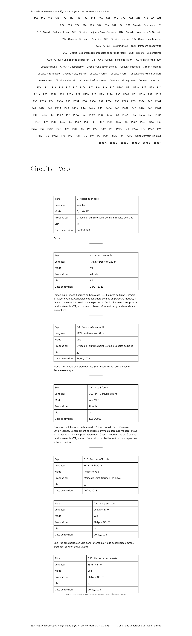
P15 (68, 87)
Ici (78, 223)
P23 (151, 87)
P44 (83, 108)
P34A (60, 101)
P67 (58, 128)
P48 (150, 108)
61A (138, 18)
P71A (119, 128)
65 (152, 18)
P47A (142, 108)
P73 (143, 128)
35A (116, 18)
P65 (159, 122)
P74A (39, 135)
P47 (134, 108)
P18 (98, 87)
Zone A (102, 142)
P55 (134, 115)
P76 (63, 135)
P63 (126, 122)
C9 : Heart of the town (148, 59)
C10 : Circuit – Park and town (53, 32)
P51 (68, 115)
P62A (118, 122)
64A (146, 18)
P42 (50, 108)
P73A (151, 128)
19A (86, 18)
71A (85, 25)
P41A (42, 108)
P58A (62, 122)
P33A (43, 101)
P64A (151, 122)
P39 (133, 101)
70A (77, 25)
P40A (158, 101)
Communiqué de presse (93, 80)
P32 (150, 94)
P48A (158, 108)
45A (123, 18)
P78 (77, 135)
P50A (60, 115)
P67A (66, 128)
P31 (134, 94)
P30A (126, 94)
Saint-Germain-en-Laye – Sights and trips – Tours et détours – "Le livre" (70, 11)
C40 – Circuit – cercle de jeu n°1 (115, 59)
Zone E (146, 142)
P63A (134, 122)
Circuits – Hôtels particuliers (145, 73)
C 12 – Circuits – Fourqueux (140, 25)
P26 (62, 94)
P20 (112, 87)
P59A (78, 122)
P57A (45, 122)
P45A (109, 108)
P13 (54, 87)
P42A (58, 108)
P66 (42, 128)
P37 (101, 101)
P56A (158, 115)
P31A (142, 94)
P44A (92, 108)
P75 (47, 135)
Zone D (136, 142)
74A (99, 25)
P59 (70, 122)
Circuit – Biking (49, 66)
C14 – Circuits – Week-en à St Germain (140, 32)
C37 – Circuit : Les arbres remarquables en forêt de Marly (94, 52)
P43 (66, 108)
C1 (160, 25)
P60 (86, 122)
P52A (92, 115)
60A (131, 18)
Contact (143, 80)
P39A (142, 101)
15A (65, 18)
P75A (55, 135)
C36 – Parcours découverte (146, 46)
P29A (110, 94)
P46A (125, 108)
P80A (114, 135)
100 (36, 18)
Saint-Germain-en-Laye (148, 135)
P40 (150, 101)
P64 (142, 122)
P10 (153, 80)
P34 (51, 101)
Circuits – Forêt (119, 73)
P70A (103, 128)
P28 (94, 94)
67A (159, 18)
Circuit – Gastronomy (72, 66)
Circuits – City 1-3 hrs (74, 73)
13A (50, 18)
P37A (109, 101)
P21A (136, 87)
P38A (125, 101)
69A (70, 25)
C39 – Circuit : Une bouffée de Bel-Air (68, 59)
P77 (70, 135)
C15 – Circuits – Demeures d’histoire (81, 39)
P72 (127, 128)
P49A (44, 115)
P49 (35, 115)
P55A (142, 115)
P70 (95, 128)
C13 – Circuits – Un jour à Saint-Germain (94, 32)
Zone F (157, 142)
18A (78, 18)
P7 (88, 128)
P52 (84, 115)
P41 (34, 108)
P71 (111, 128)
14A (57, 18)
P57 (37, 122)
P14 (61, 87)
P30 (118, 94)
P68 (74, 128)
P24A (37, 94)
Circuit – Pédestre (130, 66)
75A (107, 25)
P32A (158, 94)
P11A (39, 87)
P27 (78, 94)
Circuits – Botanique (49, 73)
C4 (93, 59)
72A (92, 25)
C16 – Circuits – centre (116, 39)
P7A (92, 135)
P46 (117, 108)
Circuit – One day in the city (102, 66)
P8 (98, 135)
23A (100, 18)
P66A (50, 128)
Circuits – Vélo (45, 80)
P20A (120, 87)
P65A (34, 128)
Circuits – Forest (98, 73)
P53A (109, 115)
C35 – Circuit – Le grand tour (112, 46)
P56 (150, 115)
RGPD (129, 135)
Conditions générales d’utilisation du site (139, 625)
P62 (109, 122)
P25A (53, 94)
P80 (105, 135)
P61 (94, 122)
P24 (159, 87)
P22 (144, 87)
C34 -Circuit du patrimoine (146, 39)
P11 (159, 80)
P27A (86, 94)
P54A (125, 115)
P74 (159, 128)
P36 (84, 101)
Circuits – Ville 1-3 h (66, 80)
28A (108, 18)
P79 (85, 135)
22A (93, 18)
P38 (117, 101)
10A (43, 18)
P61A (101, 122)
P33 (35, 101)
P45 (100, 108)
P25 (45, 94)
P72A (135, 128)
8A (121, 25)
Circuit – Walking (152, 66)
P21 (128, 87)
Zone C (125, 142)
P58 (53, 122)
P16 (75, 87)
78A (114, 25)
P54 (117, 115)
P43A (75, 108)
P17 (91, 87)
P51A (76, 115)
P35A (76, 101)
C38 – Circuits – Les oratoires (145, 52)
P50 (52, 115)
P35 (68, 101)
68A (62, 25)
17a (71, 18)
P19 (105, 87)
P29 (101, 94)
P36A (93, 101)
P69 (82, 128)
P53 (100, 115)
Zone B (113, 142)
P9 (121, 135)
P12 (47, 87)
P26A (70, 94)
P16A (83, 87)
